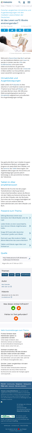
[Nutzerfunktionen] (24, 2)
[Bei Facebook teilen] (4, 30)
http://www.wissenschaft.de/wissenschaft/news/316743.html (15, 259)
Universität (26, 69)
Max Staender (6, 284)
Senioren (6, 168)
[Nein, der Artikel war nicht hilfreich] (19, 308)
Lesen (18, 6)
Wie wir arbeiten (20, 386)
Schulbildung (26, 274)
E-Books (20, 89)
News (2, 6)
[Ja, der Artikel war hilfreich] (13, 308)
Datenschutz (15, 425)
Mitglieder (19, 384)
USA (20, 62)
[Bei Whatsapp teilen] (27, 30)
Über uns (4, 386)
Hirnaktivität (5, 95)
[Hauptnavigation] (29, 2)
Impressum (7, 425)
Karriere (4, 274)
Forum (3, 384)
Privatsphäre (24, 425)
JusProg (16, 421)
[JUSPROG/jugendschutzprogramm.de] (8, 416)
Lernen (12, 274)
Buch (22, 58)
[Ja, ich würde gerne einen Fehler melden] (16, 318)
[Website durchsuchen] (19, 2)
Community (11, 384)
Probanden (15, 85)
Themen (8, 6)
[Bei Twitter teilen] (12, 30)
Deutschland (13, 58)
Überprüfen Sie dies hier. (23, 411)
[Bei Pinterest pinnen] (19, 30)
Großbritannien (6, 64)
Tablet (14, 168)
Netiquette (27, 384)
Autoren (11, 386)
